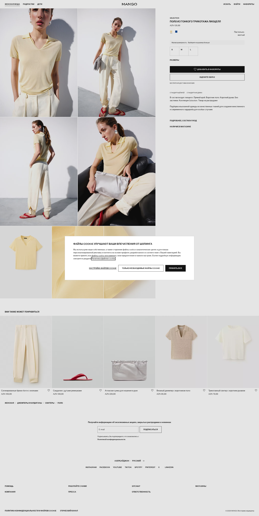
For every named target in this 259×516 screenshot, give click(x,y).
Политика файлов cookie (103, 258)
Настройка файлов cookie (102, 268)
